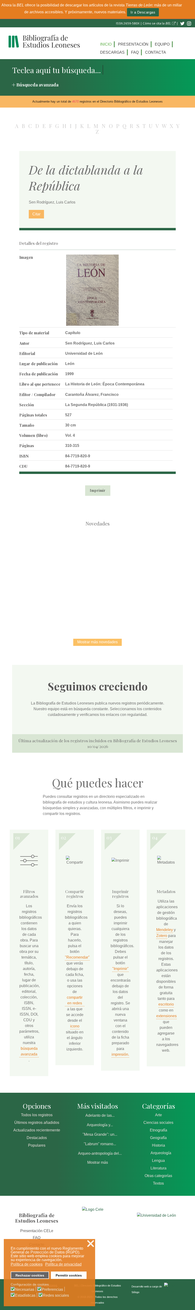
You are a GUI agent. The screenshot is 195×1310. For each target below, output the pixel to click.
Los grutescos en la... (97, 553)
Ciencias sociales (158, 1123)
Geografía (158, 1138)
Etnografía (158, 1130)
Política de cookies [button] (27, 1264)
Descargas (112, 52)
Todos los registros (37, 1115)
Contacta (155, 52)
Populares (36, 1145)
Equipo (162, 44)
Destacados (37, 1138)
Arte (158, 1115)
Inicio (106, 44)
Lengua (158, 1161)
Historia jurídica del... (147, 553)
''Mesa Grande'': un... (100, 1134)
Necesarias (24, 1289)
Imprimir (98, 490)
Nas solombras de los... (72, 602)
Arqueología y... (100, 1125)
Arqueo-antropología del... (100, 1153)
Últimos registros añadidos (36, 1123)
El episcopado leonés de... (47, 553)
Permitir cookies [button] (69, 1275)
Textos (158, 1183)
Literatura (158, 1168)
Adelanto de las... (100, 1115)
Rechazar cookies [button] (29, 1275)
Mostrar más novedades (97, 642)
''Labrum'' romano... (100, 1144)
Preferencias (52, 1289)
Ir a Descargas (143, 12)
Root (56, 561)
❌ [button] (90, 1243)
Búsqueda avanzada (37, 84)
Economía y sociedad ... (123, 602)
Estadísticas (25, 1295)
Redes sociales (56, 1295)
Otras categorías (158, 1176)
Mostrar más (97, 1162)
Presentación (133, 44)
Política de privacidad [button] (63, 1264)
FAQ (135, 52)
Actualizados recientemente (36, 1130)
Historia (158, 1145)
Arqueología (161, 1153)
